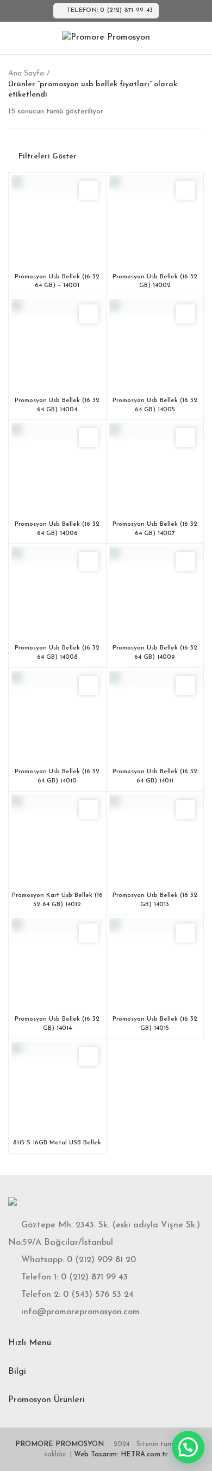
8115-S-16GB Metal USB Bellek (57, 1142)
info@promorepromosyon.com (80, 1312)
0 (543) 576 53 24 (98, 1294)
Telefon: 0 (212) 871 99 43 (110, 11)
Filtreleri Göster (47, 157)
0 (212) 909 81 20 (101, 1260)
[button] (188, 1447)
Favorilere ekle (88, 190)
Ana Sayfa (26, 73)
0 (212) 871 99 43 (94, 1277)
